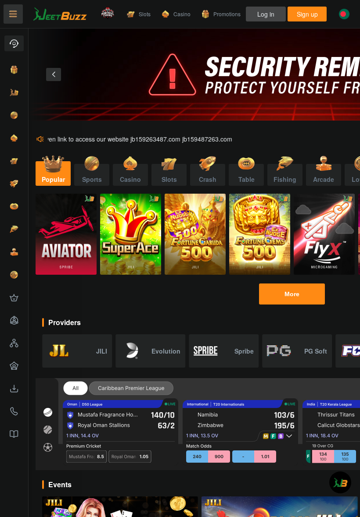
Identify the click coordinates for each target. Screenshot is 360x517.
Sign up (307, 14)
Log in (265, 14)
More (291, 293)
